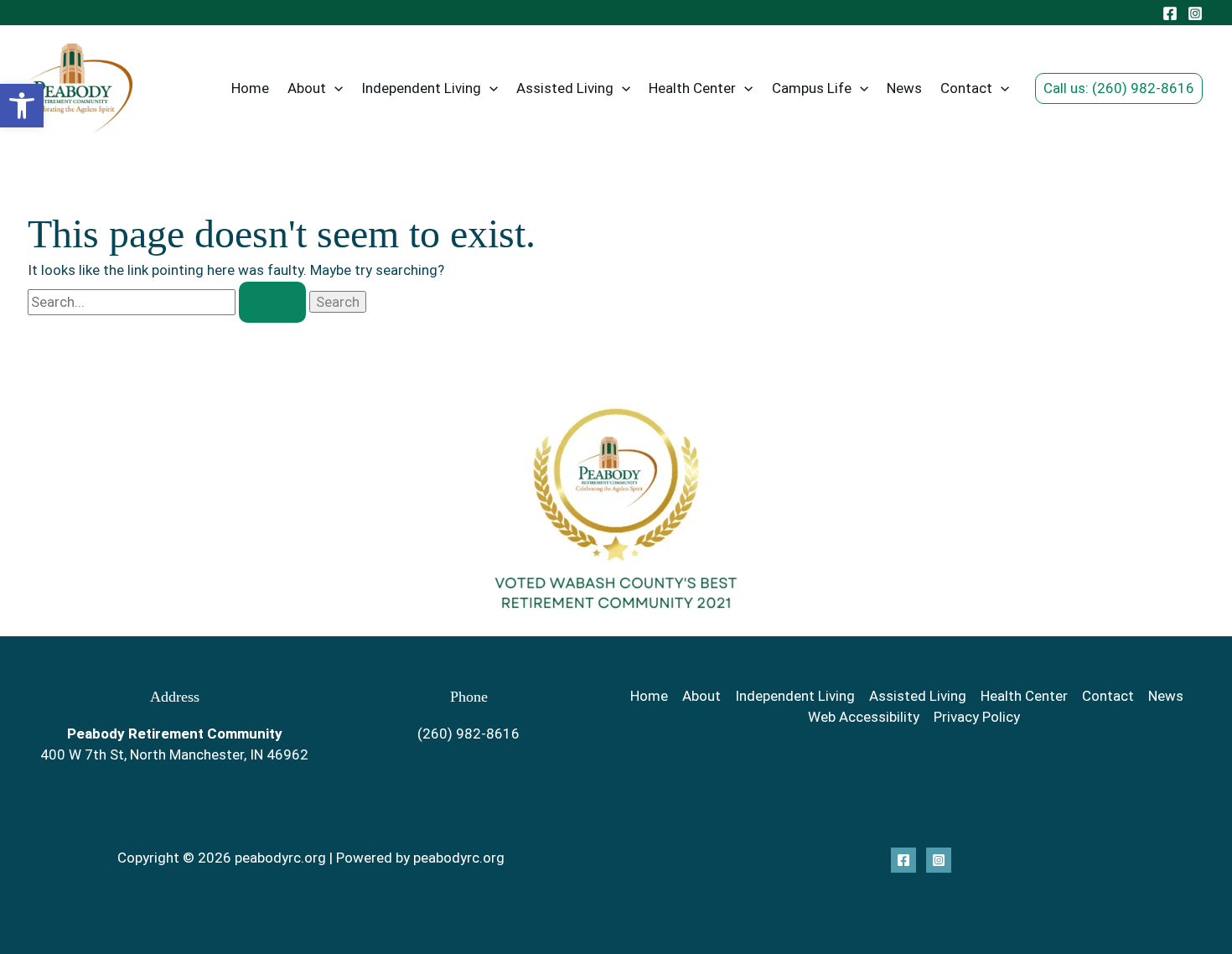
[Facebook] (1170, 13)
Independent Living (421, 88)
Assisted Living (564, 88)
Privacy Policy (977, 716)
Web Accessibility (863, 716)
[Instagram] (1195, 13)
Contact (966, 88)
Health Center (692, 88)
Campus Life (812, 88)
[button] (22, 105)
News (904, 88)
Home (250, 88)
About (306, 88)
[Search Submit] (272, 302)
